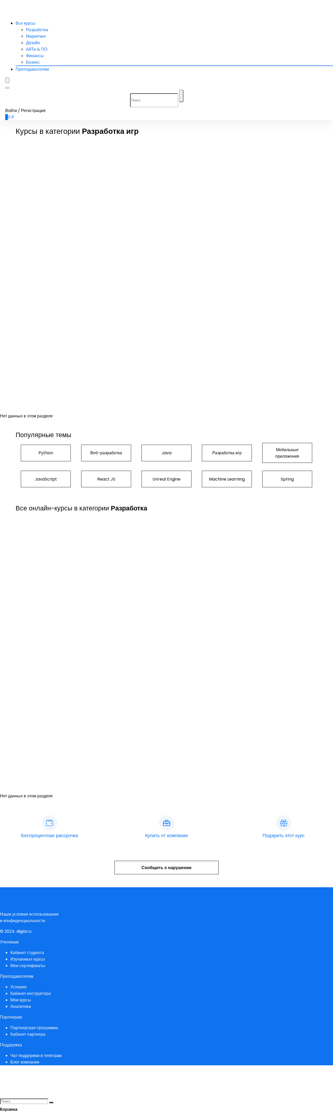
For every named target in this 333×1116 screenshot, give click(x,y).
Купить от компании (166, 835)
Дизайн (33, 43)
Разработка (37, 30)
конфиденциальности (24, 921)
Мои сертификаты (27, 966)
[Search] (7, 88)
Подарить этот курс (283, 835)
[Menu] (7, 80)
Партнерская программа (34, 1028)
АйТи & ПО (36, 49)
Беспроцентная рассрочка (49, 835)
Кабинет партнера (27, 1034)
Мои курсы (20, 1000)
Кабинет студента (27, 953)
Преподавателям (32, 69)
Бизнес (33, 62)
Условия (18, 987)
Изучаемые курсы (27, 959)
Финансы (35, 56)
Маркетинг (36, 36)
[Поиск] (181, 96)
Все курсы (25, 23)
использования (44, 914)
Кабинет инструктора (30, 993)
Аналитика (20, 1006)
